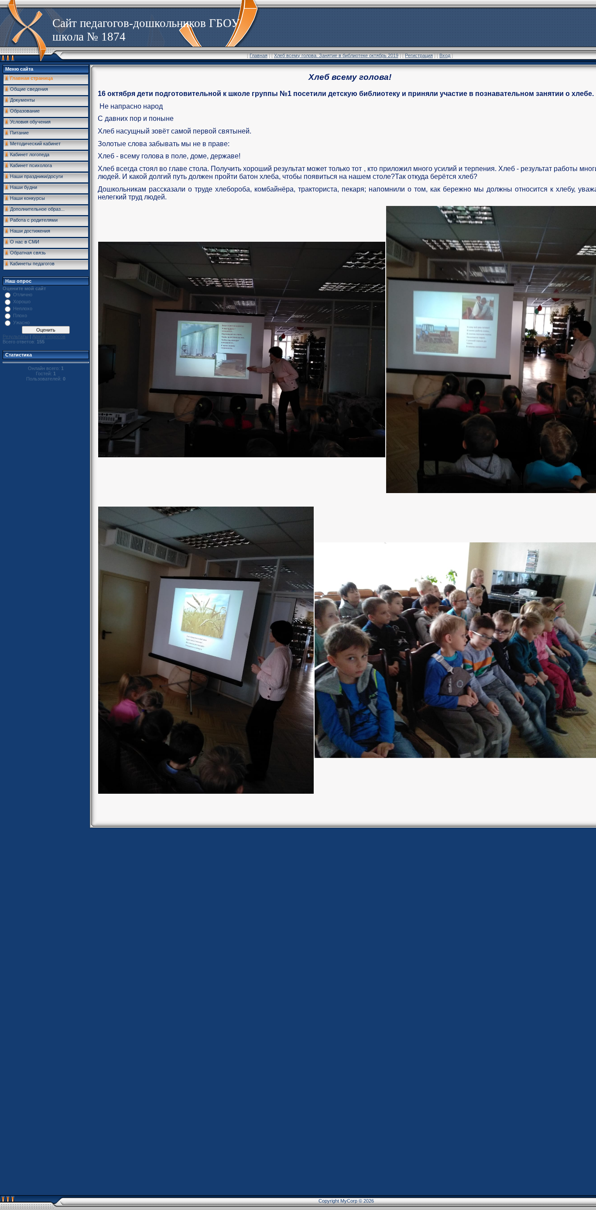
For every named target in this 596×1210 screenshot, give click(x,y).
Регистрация (419, 55)
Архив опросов (48, 336)
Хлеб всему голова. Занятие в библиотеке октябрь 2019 (336, 55)
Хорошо (22, 301)
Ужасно (21, 322)
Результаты (15, 336)
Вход (444, 55)
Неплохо (22, 308)
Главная (258, 55)
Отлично (22, 294)
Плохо (20, 315)
